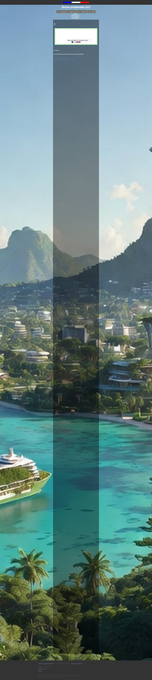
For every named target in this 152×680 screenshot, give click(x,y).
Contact (40, 667)
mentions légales (76, 663)
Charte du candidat (42, 668)
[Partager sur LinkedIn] (76, 42)
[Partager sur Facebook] (79, 42)
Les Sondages (61, 12)
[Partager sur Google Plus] (78, 42)
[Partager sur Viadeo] (74, 42)
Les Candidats (82, 12)
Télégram (40, 671)
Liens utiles (91, 12)
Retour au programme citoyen (64, 60)
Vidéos (39, 670)
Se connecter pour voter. (62, 58)
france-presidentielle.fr (46, 663)
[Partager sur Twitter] (72, 42)
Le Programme (72, 12)
